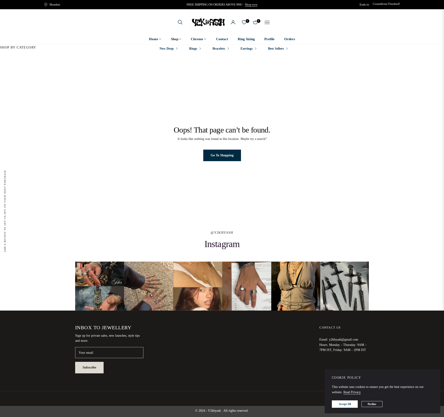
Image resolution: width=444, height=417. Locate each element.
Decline (372, 404)
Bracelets (219, 48)
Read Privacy (352, 392)
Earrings (246, 48)
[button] (180, 22)
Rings (193, 48)
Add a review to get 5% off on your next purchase (5, 211)
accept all (345, 404)
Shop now (251, 4)
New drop (167, 48)
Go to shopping (222, 155)
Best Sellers (276, 48)
